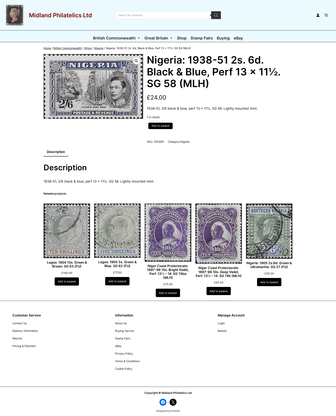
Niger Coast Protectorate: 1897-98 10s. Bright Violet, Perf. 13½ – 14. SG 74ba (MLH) (168, 272)
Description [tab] (56, 152)
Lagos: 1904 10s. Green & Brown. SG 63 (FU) (67, 264)
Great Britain (156, 38)
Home (47, 48)
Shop (182, 38)
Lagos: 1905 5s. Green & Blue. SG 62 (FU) (117, 264)
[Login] (318, 15)
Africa (88, 48)
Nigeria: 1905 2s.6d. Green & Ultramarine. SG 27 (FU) (269, 265)
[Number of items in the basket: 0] (326, 15)
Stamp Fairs (202, 38)
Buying (223, 38)
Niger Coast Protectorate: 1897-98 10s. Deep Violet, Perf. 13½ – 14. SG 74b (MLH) (219, 272)
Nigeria (98, 48)
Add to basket (160, 125)
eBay (238, 38)
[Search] (216, 15)
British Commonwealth (114, 38)
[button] (136, 60)
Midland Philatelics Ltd (60, 15)
